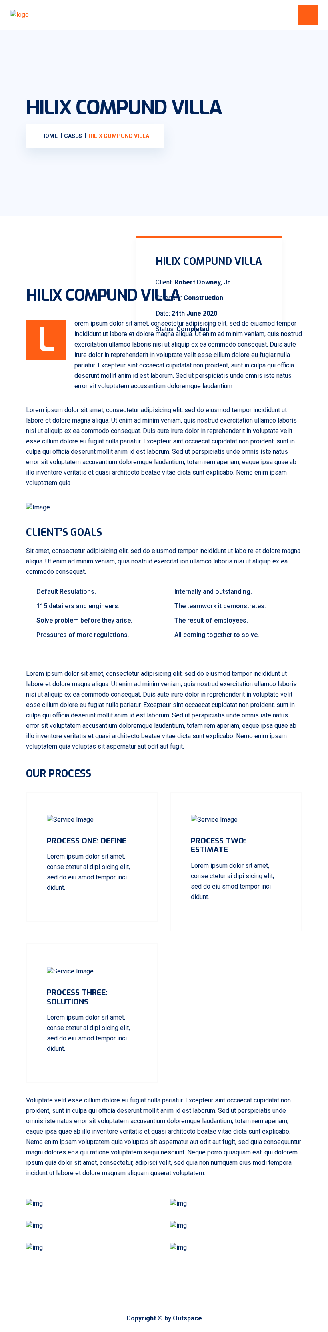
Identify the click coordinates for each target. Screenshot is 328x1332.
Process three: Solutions (77, 997)
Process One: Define (86, 841)
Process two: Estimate (218, 845)
